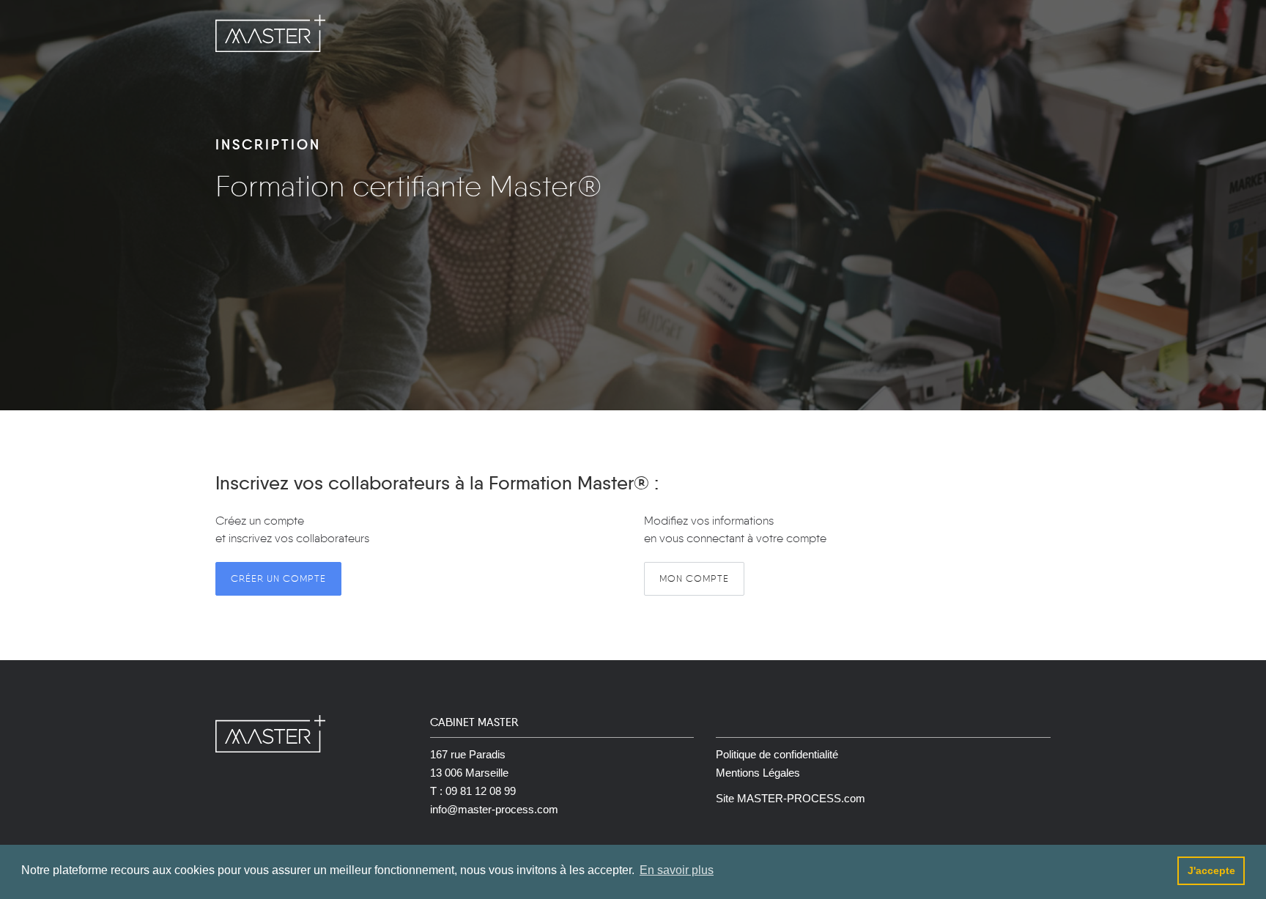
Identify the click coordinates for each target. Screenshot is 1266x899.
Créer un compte (278, 578)
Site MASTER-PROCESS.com (790, 798)
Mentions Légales (758, 772)
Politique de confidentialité (777, 754)
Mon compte (694, 578)
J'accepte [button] (1211, 870)
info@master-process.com (494, 809)
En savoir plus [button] (677, 870)
